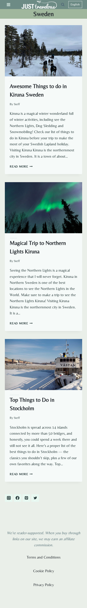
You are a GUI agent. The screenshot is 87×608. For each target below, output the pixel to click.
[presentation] (43, 50)
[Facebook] (17, 498)
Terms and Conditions (43, 557)
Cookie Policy (43, 571)
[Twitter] (35, 498)
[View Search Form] (62, 4)
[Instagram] (9, 498)
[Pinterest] (26, 498)
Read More (21, 166)
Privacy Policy (43, 584)
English (75, 4)
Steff (17, 104)
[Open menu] (8, 4)
